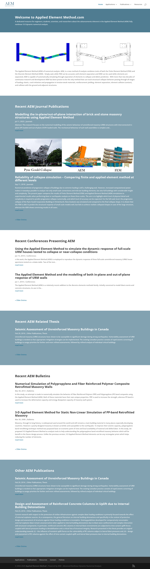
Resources (138, 4)
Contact (53, 560)
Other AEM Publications (34, 470)
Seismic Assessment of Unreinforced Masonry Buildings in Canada (62, 329)
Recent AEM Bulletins (32, 376)
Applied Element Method (36, 566)
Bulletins (30, 391)
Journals (29, 121)
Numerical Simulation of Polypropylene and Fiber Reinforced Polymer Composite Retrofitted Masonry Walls (72, 385)
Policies (61, 560)
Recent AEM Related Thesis (37, 321)
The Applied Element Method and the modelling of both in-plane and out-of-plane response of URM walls (72, 276)
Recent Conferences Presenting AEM (45, 241)
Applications (110, 4)
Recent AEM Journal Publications (42, 106)
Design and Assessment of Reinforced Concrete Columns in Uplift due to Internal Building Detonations (72, 505)
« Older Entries (21, 220)
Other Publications (34, 333)
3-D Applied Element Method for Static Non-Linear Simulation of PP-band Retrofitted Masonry (74, 413)
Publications (124, 4)
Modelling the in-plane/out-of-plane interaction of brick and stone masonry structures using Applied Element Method (68, 115)
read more (19, 130)
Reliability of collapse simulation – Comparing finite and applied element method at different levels (74, 178)
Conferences (31, 256)
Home (100, 4)
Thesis (44, 333)
